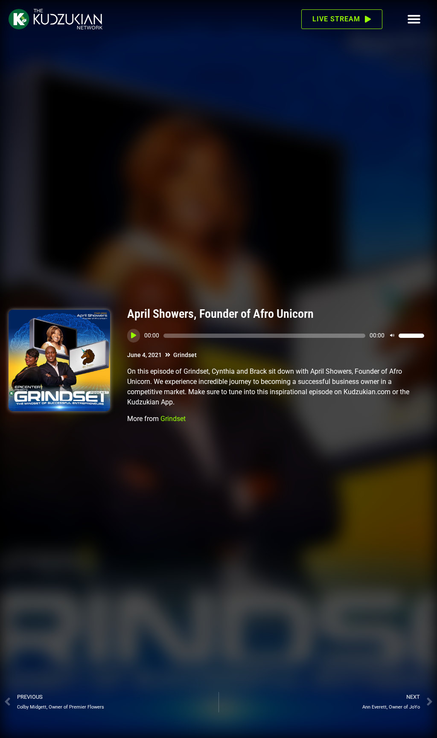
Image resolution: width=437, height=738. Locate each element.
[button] (414, 19)
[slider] (411, 336)
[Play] (133, 336)
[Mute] (392, 336)
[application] (275, 336)
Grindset (185, 355)
